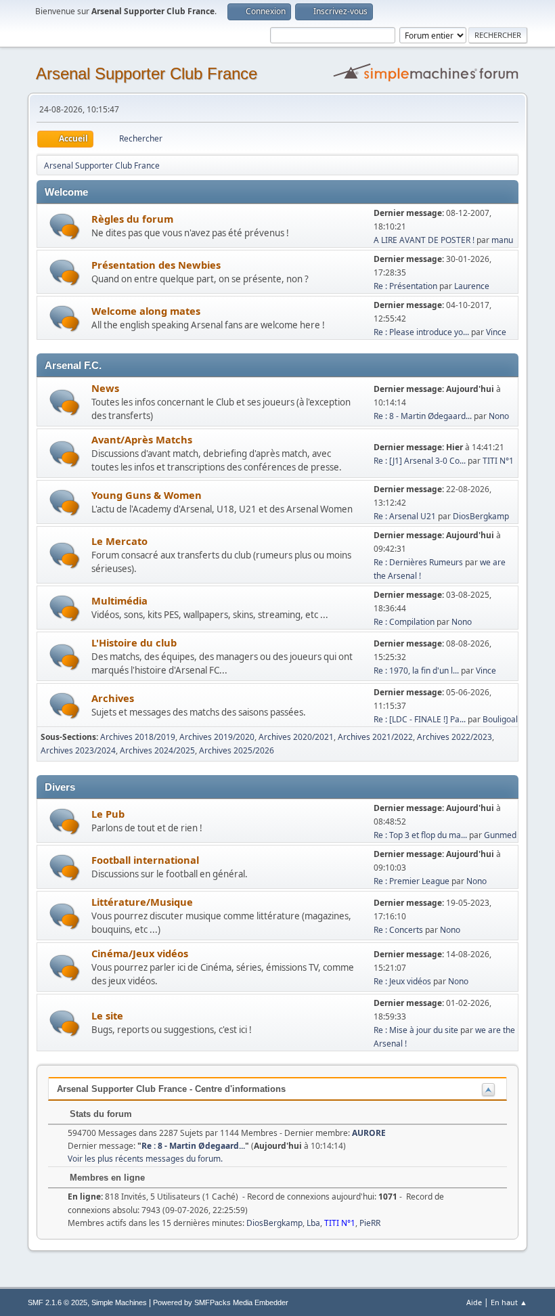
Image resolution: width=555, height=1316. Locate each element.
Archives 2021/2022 (375, 737)
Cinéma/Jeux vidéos (139, 953)
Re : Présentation (405, 286)
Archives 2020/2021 (296, 737)
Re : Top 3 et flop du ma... (420, 835)
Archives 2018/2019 (137, 737)
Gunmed (500, 835)
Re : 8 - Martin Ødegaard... (423, 416)
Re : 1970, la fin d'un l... (416, 670)
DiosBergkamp (481, 516)
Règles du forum (132, 218)
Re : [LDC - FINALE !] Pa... (420, 719)
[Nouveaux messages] (64, 226)
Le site (107, 1015)
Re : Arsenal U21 (405, 516)
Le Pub (108, 813)
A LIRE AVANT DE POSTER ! (424, 240)
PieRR (369, 1223)
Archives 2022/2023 (454, 737)
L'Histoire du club (134, 642)
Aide (474, 1302)
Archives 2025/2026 (236, 750)
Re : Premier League (411, 881)
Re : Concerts (398, 930)
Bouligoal (500, 719)
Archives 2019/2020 (216, 737)
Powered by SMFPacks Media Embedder (220, 1302)
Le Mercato (119, 541)
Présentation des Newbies (156, 264)
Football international (145, 860)
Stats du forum (99, 1114)
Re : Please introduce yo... (421, 332)
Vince (496, 332)
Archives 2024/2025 (157, 750)
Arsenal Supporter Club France (146, 73)
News (105, 388)
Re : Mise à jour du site (416, 1030)
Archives (112, 698)
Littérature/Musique (142, 901)
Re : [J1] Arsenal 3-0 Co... (420, 460)
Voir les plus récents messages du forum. (145, 1158)
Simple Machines (119, 1302)
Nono (499, 416)
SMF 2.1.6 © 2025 (57, 1302)
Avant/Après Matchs (141, 439)
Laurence (471, 286)
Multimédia (119, 600)
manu (502, 240)
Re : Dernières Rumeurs (418, 562)
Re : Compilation (404, 622)
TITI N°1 (498, 460)
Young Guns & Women (146, 495)
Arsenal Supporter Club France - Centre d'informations (171, 1089)
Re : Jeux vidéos (402, 981)
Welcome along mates (145, 310)
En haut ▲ (509, 1302)
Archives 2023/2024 (78, 750)
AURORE (369, 1133)
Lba (313, 1223)
